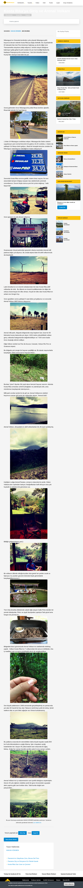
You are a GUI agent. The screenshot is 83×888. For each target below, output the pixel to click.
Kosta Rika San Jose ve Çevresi (19, 864)
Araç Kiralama (67, 3)
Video (37, 3)
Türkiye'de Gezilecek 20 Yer (12, 874)
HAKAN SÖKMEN (16, 31)
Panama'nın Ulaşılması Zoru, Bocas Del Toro (23, 858)
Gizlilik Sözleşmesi (48, 880)
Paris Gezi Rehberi (31, 874)
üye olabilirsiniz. (37, 822)
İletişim (58, 880)
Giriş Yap (22, 833)
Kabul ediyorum (69, 884)
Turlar (51, 3)
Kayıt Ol (35, 833)
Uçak (58, 3)
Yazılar (29, 3)
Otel (44, 3)
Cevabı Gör (62, 207)
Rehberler (21, 3)
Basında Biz (66, 880)
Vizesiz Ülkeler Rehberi (49, 874)
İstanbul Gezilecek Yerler (68, 874)
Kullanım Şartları (36, 880)
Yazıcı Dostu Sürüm (11, 839)
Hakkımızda (25, 880)
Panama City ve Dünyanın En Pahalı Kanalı (23, 861)
